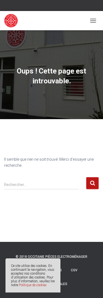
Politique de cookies (33, 285)
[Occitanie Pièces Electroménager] (13, 21)
